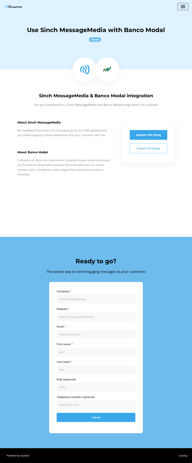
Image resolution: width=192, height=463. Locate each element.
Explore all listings (148, 148)
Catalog (183, 455)
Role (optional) (66, 379)
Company (63, 291)
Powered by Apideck (18, 455)
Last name (63, 362)
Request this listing (148, 135)
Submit (96, 417)
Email (60, 326)
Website (62, 309)
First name (63, 344)
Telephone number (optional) (76, 397)
